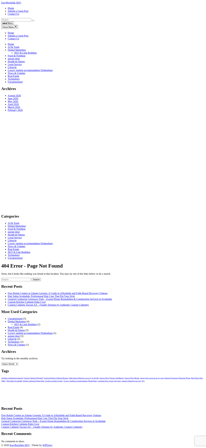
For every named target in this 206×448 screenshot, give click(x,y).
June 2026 (13, 98)
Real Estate (13, 76)
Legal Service (15, 64)
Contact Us (13, 38)
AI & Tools (13, 47)
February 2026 (15, 110)
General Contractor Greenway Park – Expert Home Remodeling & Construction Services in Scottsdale (60, 299)
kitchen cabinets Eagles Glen (33, 381)
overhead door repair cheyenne (109, 381)
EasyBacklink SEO (11, 2)
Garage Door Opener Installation (111, 378)
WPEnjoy (47, 445)
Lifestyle (12, 67)
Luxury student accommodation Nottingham (30, 70)
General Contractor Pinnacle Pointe (177, 378)
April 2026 (13, 104)
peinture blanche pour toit (131, 381)
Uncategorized (15, 81)
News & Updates (16, 73)
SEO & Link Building (25, 52)
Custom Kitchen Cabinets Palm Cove (27, 302)
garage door (14, 58)
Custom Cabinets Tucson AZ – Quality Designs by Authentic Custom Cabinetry (48, 305)
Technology (14, 79)
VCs (143, 381)
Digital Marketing (17, 50)
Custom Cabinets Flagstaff (33, 378)
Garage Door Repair (131, 378)
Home (11, 32)
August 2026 (14, 95)
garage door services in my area (152, 378)
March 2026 (14, 107)
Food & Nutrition (16, 55)
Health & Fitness (16, 61)
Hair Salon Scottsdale (14, 381)
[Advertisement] (97, 162)
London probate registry (54, 381)
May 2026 (13, 101)
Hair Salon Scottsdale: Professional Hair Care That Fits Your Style (41, 296)
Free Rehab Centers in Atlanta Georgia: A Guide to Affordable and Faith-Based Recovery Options (58, 293)
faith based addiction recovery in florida (84, 378)
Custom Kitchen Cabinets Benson (56, 378)
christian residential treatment (12, 378)
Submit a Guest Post (18, 35)
